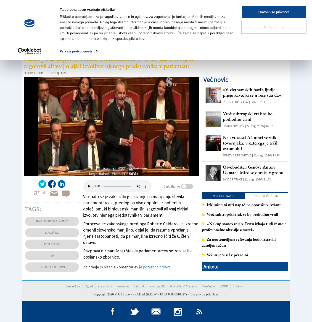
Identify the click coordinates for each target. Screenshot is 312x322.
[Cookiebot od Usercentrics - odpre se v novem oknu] (30, 51)
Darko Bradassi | (234, 126)
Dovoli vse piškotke (273, 12)
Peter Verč (30, 73)
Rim (41, 73)
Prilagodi (271, 27)
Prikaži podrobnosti (76, 51)
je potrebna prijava (155, 267)
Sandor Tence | (233, 179)
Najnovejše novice (267, 196)
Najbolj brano (223, 196)
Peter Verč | (231, 102)
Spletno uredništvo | (238, 155)
